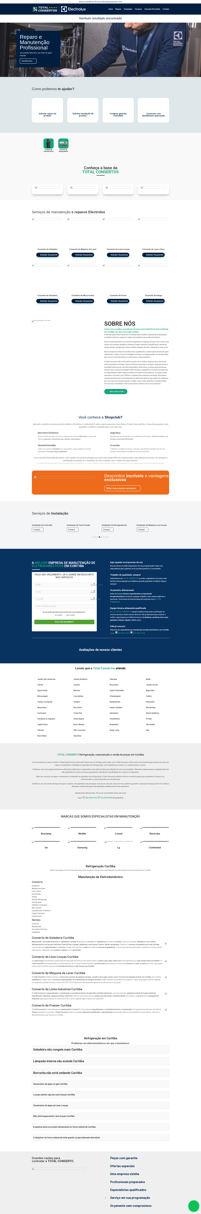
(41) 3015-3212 (124, 633)
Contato (166, 9)
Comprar (138, 9)
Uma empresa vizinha (124, 1174)
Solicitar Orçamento (48, 255)
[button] (93, 537)
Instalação (128, 9)
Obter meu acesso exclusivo (121, 488)
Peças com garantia (123, 1158)
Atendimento (26, 61)
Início (110, 9)
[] (193, 1211)
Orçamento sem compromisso (131, 1205)
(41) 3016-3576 (139, 633)
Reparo (118, 9)
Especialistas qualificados (128, 1190)
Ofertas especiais (122, 1166)
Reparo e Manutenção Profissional (35, 42)
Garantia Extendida (152, 9)
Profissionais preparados (127, 1182)
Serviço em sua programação (130, 1197)
